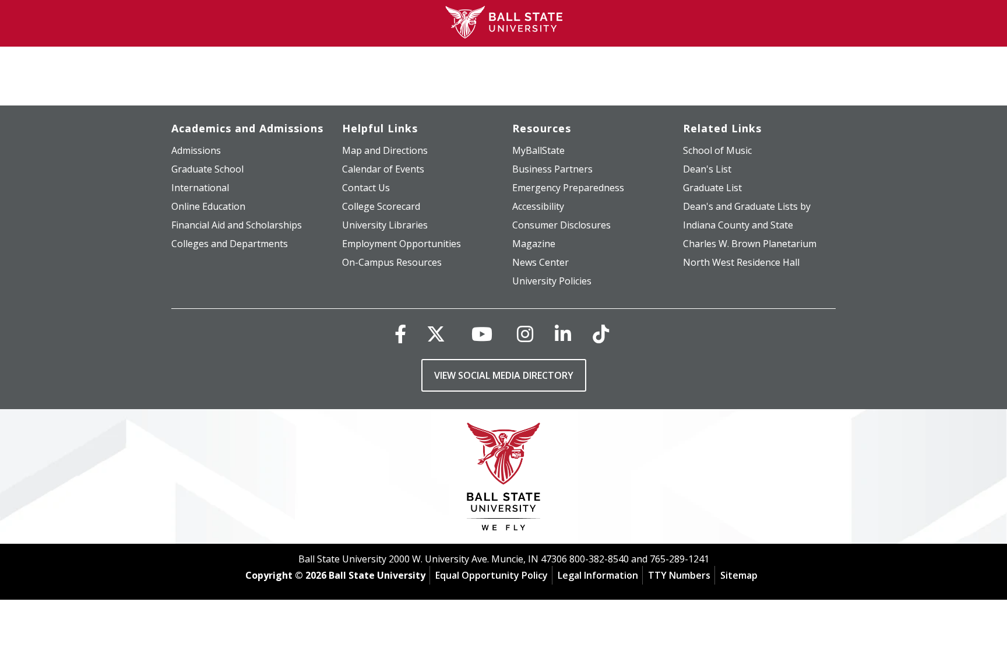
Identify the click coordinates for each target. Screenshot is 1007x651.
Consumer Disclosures (561, 225)
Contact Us (366, 187)
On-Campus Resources (392, 262)
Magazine (533, 243)
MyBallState (538, 150)
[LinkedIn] (563, 333)
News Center (540, 262)
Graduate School (207, 169)
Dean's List (707, 169)
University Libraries (385, 225)
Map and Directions (385, 150)
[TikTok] (601, 333)
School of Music (717, 150)
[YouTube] (481, 333)
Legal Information (598, 575)
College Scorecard (381, 206)
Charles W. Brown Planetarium (749, 243)
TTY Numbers (679, 575)
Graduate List (712, 187)
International (200, 187)
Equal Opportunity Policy (491, 575)
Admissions (196, 150)
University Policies (551, 281)
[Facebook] (400, 333)
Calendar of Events (383, 169)
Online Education (208, 206)
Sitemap (739, 575)
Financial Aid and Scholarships (236, 225)
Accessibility (538, 206)
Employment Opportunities (401, 243)
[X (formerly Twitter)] (436, 333)
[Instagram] (525, 333)
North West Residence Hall (741, 262)
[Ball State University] (504, 479)
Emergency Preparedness (568, 187)
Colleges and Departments (229, 243)
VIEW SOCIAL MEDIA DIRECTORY (503, 375)
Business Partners (552, 169)
